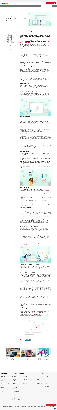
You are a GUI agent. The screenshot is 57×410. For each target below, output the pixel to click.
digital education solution (36, 331)
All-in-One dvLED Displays (5, 383)
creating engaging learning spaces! (36, 315)
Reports (24, 384)
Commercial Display (4, 384)
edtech (45, 323)
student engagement (40, 321)
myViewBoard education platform (26, 57)
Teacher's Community (15, 382)
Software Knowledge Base (38, 383)
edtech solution (46, 327)
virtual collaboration (29, 329)
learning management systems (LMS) (38, 269)
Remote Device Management (16, 390)
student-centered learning (45, 325)
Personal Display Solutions (16, 399)
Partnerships (47, 386)
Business (10, 0)
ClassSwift (2, 391)
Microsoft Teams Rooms (16, 392)
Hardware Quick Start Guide (38, 382)
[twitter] (19, 373)
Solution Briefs (25, 380)
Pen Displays (3, 386)
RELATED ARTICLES (10, 49)
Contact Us (35, 378)
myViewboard (3, 388)
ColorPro (13, 396)
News (46, 383)
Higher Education (14, 380)
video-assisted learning (29, 323)
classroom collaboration (29, 333)
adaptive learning (28, 325)
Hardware (14, 3)
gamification (48, 190)
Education (5, 0)
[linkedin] (23, 373)
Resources (25, 3)
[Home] (2, 1)
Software (20, 3)
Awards (46, 382)
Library (24, 378)
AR (28, 319)
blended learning (37, 329)
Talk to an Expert (50, 3)
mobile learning (34, 319)
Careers (46, 384)
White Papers (25, 383)
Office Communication (15, 388)
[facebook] (18, 373)
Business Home (14, 384)
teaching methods (38, 327)
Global (46, 373)
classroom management (29, 321)
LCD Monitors (3, 379)
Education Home (14, 379)
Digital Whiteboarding (15, 391)
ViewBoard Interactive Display (5, 382)
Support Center (36, 379)
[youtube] (21, 373)
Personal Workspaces (15, 387)
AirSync (2, 394)
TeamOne (2, 392)
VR (25, 319)
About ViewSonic (47, 378)
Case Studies (25, 379)
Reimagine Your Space (15, 400)
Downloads (36, 380)
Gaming (13, 398)
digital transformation (29, 327)
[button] (15, 346)
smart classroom (45, 329)
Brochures (24, 382)
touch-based (27, 331)
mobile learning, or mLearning (25, 211)
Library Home (5, 5)
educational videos (38, 323)
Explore (10, 5)
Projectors (3, 380)
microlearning (35, 325)
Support (54, 0)
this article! (26, 244)
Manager (2, 390)
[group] (13, 358)
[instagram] (25, 373)
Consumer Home (15, 395)
